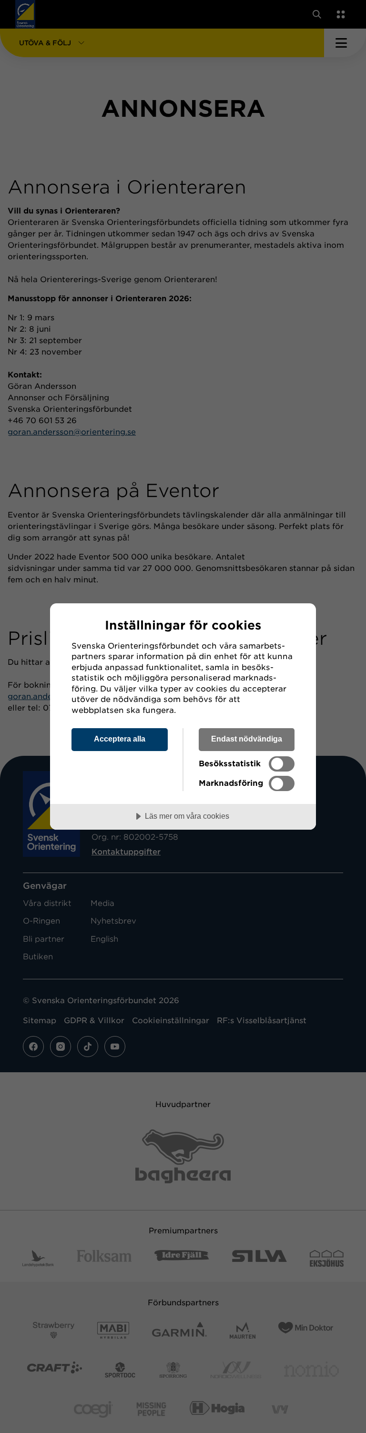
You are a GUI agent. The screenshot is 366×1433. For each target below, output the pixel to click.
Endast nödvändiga (246, 738)
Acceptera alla (119, 738)
